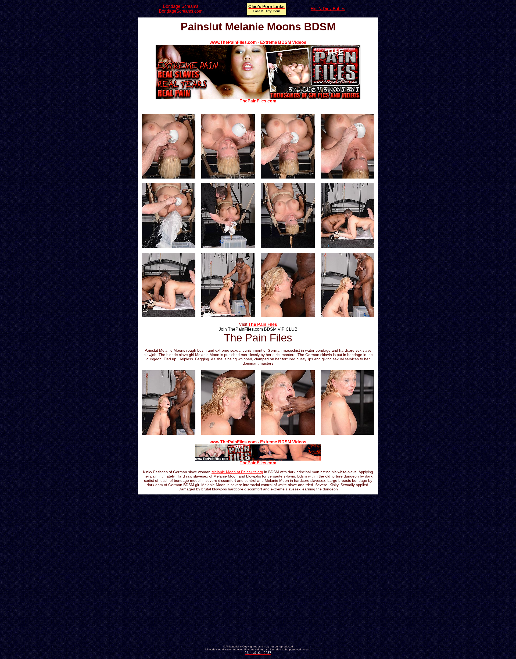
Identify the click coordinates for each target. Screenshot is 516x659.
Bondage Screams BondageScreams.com (180, 8)
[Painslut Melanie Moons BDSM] (168, 177)
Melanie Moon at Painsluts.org (237, 472)
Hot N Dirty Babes (328, 8)
